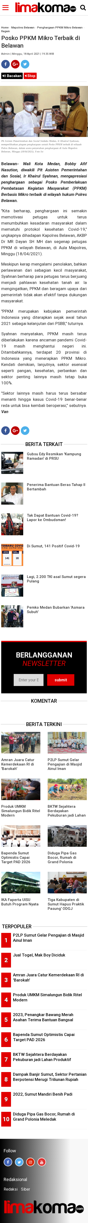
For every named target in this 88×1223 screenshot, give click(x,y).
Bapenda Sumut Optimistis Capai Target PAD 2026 (15, 857)
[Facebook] (5, 64)
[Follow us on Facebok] (8, 1162)
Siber (25, 1189)
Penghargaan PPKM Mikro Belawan (60, 27)
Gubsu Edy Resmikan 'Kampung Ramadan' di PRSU (54, 456)
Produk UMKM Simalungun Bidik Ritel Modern (20, 811)
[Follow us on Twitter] (19, 1162)
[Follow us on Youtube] (41, 1162)
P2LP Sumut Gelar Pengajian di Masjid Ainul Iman (65, 764)
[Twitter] (25, 64)
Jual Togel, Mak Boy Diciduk (39, 955)
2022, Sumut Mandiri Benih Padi (42, 1094)
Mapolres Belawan (22, 27)
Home (5, 27)
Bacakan (14, 76)
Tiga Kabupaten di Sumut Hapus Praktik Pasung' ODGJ (66, 904)
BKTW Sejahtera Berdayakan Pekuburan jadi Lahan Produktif (67, 813)
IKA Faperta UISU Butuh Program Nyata (20, 902)
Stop (30, 76)
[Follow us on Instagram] (30, 1162)
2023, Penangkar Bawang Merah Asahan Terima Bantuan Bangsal (43, 1017)
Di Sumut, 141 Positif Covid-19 (53, 546)
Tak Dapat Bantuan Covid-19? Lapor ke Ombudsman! (52, 517)
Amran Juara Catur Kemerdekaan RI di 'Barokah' (17, 764)
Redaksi (11, 1189)
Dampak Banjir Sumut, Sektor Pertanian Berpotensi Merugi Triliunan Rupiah (50, 1077)
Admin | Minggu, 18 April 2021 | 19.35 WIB (27, 53)
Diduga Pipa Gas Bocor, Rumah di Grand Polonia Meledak (62, 860)
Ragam (5, 31)
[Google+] (15, 64)
